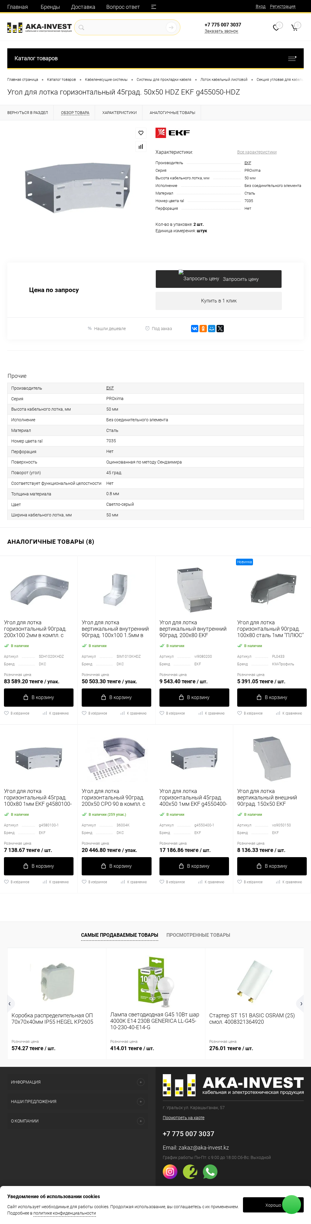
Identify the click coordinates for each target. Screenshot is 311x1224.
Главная (17, 7)
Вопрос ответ (123, 7)
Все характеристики (257, 152)
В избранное (20, 713)
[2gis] (192, 1177)
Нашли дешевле (110, 328)
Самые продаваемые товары (119, 935)
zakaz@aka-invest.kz (204, 1147)
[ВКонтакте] (194, 328)
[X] (220, 328)
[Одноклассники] (203, 328)
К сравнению (59, 713)
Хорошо (273, 1205)
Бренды (50, 7)
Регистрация (283, 6)
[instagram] (172, 1177)
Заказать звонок (221, 31)
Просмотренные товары (198, 935)
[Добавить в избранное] (140, 133)
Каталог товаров (36, 58)
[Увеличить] (78, 188)
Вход (260, 6)
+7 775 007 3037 (223, 25)
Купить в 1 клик (219, 301)
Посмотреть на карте (183, 1117)
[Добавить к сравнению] (140, 146)
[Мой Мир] (211, 328)
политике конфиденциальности (64, 1213)
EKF (247, 162)
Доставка (83, 7)
